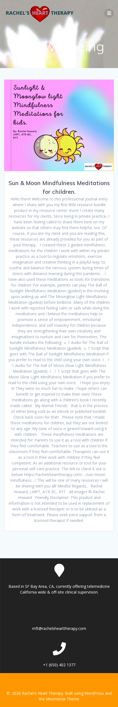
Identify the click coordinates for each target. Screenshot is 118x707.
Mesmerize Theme (62, 699)
